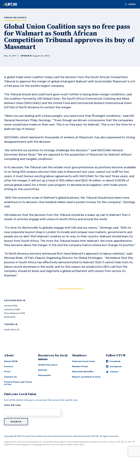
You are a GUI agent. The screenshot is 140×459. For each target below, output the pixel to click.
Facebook (115, 361)
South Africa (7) (11, 329)
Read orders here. (76, 444)
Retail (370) (9, 317)
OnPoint (42, 370)
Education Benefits (83, 371)
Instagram (116, 366)
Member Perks (80, 366)
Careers (8, 366)
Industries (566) (12, 309)
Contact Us (10, 377)
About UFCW (11, 361)
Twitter (114, 372)
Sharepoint (44, 375)
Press (7, 371)
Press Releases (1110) (14, 313)
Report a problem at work (86, 377)
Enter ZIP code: (12, 405)
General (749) (10, 306)
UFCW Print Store (48, 365)
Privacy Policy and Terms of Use (18, 383)
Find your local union (83, 361)
